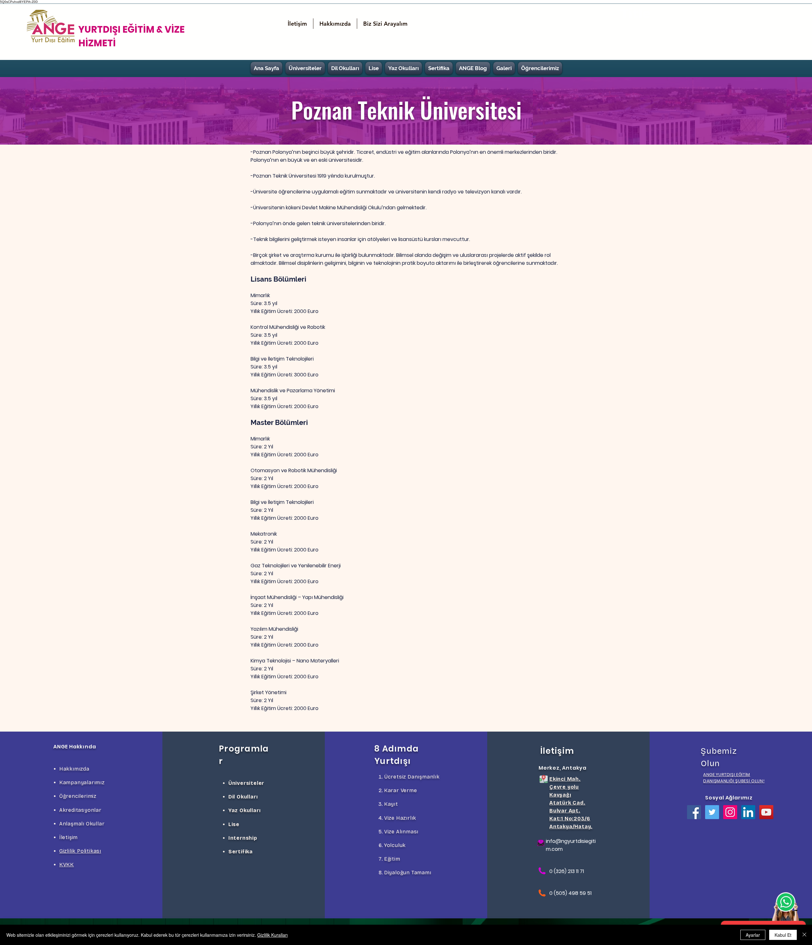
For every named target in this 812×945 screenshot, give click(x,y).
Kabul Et (783, 935)
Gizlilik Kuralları (272, 935)
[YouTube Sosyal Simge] (766, 812)
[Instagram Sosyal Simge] (730, 812)
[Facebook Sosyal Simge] (694, 812)
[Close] (804, 935)
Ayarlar (753, 935)
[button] (385, 23)
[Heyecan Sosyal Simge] (712, 812)
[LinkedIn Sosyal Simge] (748, 812)
